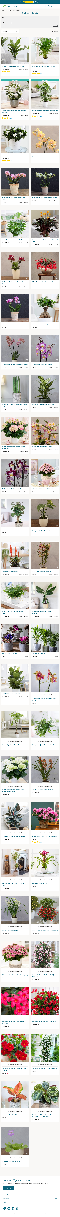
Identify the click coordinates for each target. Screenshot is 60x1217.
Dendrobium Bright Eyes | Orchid (42, 446)
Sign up (8, 1188)
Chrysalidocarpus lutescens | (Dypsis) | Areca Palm (44, 67)
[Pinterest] (17, 1208)
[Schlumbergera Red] (45, 251)
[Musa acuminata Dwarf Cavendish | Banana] (45, 581)
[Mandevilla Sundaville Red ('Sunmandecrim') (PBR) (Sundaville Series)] (45, 986)
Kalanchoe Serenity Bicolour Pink (42, 488)
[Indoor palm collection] (45, 623)
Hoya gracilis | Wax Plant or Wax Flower (44, 745)
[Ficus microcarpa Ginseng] (45, 293)
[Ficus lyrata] (15, 663)
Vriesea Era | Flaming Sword (11, 571)
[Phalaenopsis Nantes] (15, 458)
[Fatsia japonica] (15, 209)
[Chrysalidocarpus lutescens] (45, 36)
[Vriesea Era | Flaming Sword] (15, 541)
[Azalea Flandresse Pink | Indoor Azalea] (45, 801)
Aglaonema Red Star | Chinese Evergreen (15, 1115)
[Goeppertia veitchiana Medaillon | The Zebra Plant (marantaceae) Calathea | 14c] (45, 1080)
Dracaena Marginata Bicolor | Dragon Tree (13, 884)
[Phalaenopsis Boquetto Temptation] (15, 251)
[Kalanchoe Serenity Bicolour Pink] (45, 458)
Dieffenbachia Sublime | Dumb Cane (43, 404)
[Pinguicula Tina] (15, 1126)
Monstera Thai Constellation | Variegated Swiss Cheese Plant (42, 530)
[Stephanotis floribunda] (15, 95)
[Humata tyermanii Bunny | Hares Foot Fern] (15, 581)
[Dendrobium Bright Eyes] (45, 416)
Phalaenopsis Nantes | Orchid (11, 488)
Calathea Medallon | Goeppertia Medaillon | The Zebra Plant (42, 1115)
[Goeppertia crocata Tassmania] (45, 209)
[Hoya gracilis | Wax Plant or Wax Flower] (45, 710)
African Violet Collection (9, 653)
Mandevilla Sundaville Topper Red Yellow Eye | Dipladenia (15, 1069)
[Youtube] (13, 1208)
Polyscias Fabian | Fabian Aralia (12, 529)
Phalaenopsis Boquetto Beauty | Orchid (44, 197)
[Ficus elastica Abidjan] (15, 801)
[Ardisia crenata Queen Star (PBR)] (45, 895)
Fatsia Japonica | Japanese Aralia (12, 239)
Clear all (55, 26)
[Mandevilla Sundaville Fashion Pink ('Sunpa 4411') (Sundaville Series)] (15, 986)
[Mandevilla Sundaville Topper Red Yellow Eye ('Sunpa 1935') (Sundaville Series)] (15, 1033)
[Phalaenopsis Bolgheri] (45, 663)
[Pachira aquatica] (15, 710)
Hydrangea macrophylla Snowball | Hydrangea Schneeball (13, 790)
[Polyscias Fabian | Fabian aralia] (15, 498)
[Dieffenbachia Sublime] (45, 374)
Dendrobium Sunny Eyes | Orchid (42, 571)
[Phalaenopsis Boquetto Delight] (15, 293)
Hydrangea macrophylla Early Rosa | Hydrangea (13, 447)
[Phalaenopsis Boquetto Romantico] (15, 167)
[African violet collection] (15, 623)
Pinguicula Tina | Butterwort (11, 1161)
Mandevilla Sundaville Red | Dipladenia (44, 1021)
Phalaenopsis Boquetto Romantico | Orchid (13, 198)
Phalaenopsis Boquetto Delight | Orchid (14, 324)
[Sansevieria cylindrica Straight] (15, 374)
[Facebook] (5, 1208)
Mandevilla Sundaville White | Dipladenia (45, 1068)
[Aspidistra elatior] (15, 36)
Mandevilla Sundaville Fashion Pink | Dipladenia (13, 1022)
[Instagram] (9, 1208)
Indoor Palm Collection (39, 653)
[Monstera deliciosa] (45, 95)
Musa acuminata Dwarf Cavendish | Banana (43, 612)
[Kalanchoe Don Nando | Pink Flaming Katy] (15, 940)
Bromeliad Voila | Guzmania (40, 883)
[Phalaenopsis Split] (45, 334)
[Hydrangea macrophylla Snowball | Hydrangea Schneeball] (15, 755)
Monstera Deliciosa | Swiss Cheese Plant (45, 110)
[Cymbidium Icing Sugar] (15, 895)
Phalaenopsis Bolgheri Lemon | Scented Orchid (44, 156)
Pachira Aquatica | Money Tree (11, 745)
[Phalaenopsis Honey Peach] (15, 334)
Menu (56, 6)
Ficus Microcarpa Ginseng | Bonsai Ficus (44, 324)
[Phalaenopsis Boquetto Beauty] (45, 167)
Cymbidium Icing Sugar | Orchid (11, 930)
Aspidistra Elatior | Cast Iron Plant (13, 66)
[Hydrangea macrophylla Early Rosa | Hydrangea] (15, 416)
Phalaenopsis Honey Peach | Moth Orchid (15, 364)
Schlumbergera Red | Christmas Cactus (44, 282)
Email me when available (45, 694)
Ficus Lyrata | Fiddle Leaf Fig (11, 693)
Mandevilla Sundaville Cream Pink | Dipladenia (43, 975)
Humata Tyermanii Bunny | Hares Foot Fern (14, 612)
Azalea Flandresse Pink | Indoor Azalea (44, 836)
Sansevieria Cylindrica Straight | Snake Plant (14, 405)
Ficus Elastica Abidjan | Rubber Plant (13, 836)
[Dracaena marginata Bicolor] (15, 848)
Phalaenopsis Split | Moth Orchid (42, 364)
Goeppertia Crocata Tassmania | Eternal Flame (45, 240)
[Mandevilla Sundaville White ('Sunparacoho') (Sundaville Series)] (45, 1033)
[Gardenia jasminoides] (15, 125)
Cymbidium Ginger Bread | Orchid (42, 789)
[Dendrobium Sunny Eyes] (45, 541)
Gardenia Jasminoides (9, 155)
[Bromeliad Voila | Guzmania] (45, 848)
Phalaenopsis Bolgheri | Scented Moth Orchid (44, 699)
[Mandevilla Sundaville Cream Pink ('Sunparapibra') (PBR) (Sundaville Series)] (45, 940)
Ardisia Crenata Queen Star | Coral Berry (45, 930)
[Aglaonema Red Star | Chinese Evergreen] (15, 1080)
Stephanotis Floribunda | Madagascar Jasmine (14, 111)
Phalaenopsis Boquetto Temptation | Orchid (13, 282)
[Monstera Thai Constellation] (45, 498)
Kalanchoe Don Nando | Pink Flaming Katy (15, 975)
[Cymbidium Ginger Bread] (45, 755)
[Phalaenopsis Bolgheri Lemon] (45, 125)
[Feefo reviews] (30, 1)
